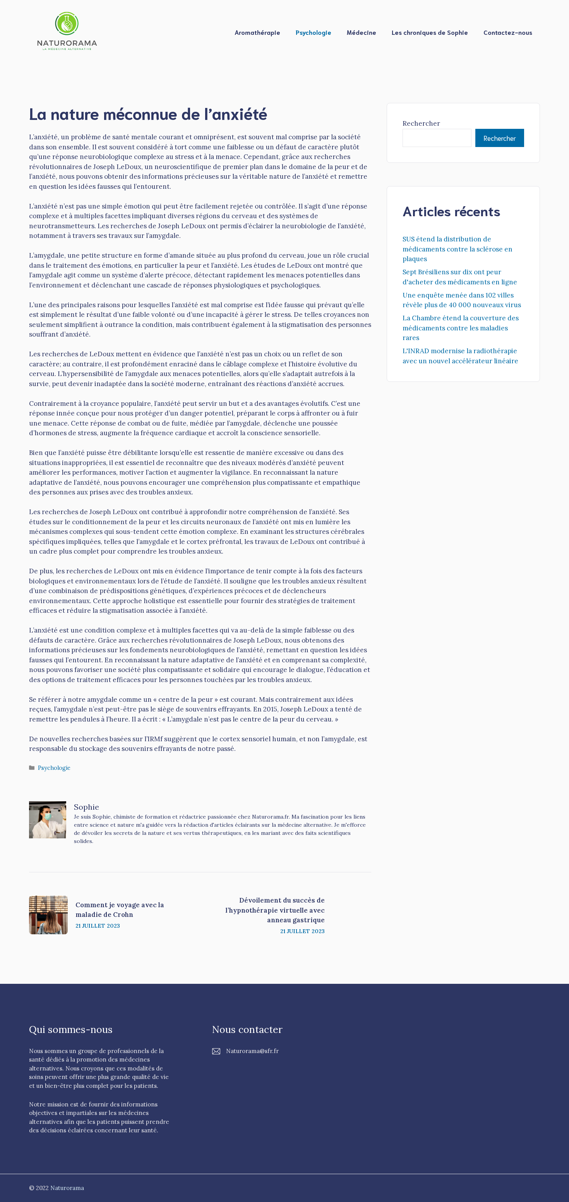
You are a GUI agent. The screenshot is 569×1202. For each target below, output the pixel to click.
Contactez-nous (507, 32)
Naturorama (67, 1188)
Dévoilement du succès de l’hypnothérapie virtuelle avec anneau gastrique (275, 910)
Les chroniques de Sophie (430, 32)
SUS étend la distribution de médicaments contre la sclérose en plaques (457, 249)
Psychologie (313, 32)
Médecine (361, 32)
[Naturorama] (67, 31)
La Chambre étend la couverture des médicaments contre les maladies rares (461, 328)
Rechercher (421, 123)
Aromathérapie (257, 32)
